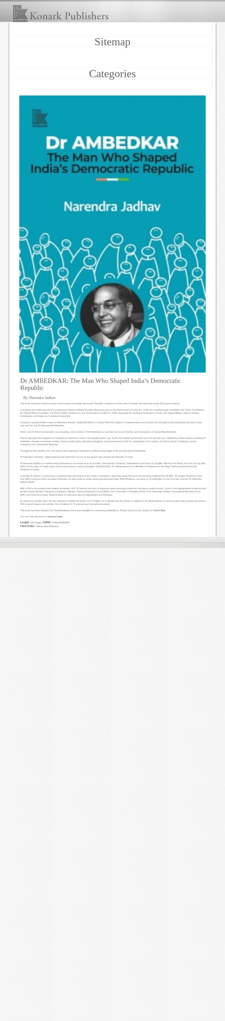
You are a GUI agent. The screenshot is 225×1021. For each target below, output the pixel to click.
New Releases (51, 526)
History (39, 526)
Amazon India (55, 516)
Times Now (159, 510)
